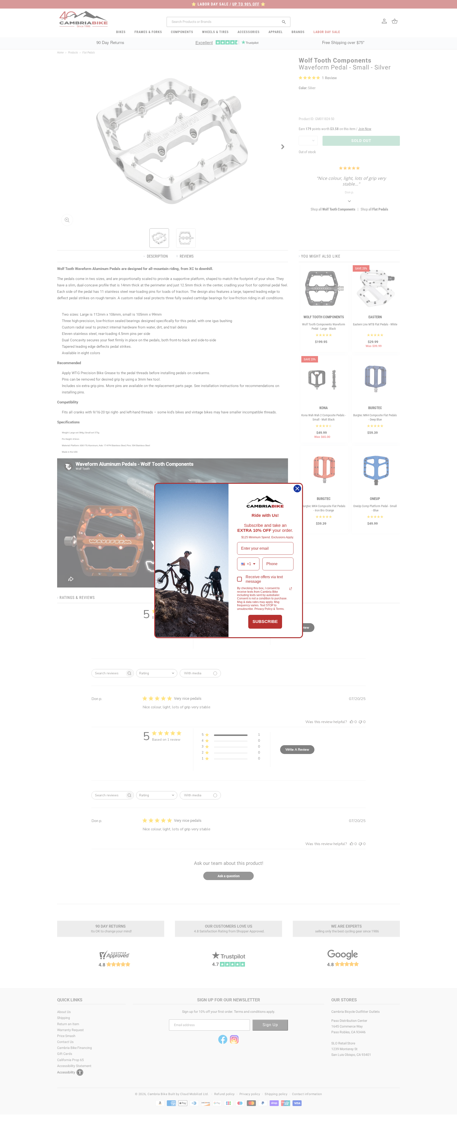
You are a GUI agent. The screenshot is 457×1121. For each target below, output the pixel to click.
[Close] (297, 488)
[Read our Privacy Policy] (290, 589)
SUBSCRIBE (265, 621)
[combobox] (248, 564)
